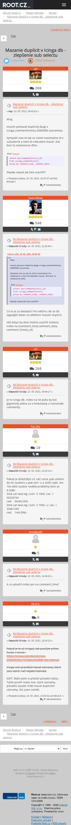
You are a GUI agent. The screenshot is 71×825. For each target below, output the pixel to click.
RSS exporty (59, 823)
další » (67, 29)
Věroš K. (35, 603)
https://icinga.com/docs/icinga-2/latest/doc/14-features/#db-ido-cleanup (33, 658)
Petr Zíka (35, 426)
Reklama (46, 817)
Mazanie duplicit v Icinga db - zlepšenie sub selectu (38, 105)
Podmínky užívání (41, 820)
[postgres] (35, 229)
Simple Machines (49, 770)
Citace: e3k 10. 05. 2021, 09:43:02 (23, 254)
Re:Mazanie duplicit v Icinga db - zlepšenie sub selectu (33, 240)
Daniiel (31, 773)
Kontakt (35, 817)
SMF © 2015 (32, 770)
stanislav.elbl (35, 531)
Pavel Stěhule (35, 197)
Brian (52, 773)
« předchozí (56, 29)
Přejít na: (18, 749)
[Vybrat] (15, 153)
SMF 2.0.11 (19, 770)
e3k (35, 68)
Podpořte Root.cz (40, 823)
